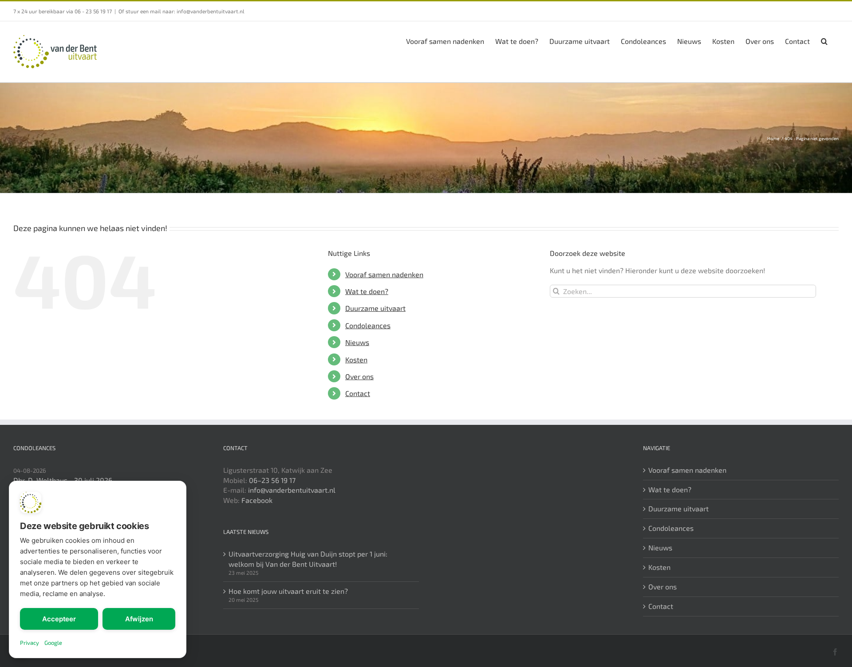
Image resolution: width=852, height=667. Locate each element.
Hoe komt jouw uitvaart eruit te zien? (288, 591)
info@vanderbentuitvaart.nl (291, 490)
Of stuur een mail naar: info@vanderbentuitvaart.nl (181, 11)
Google (53, 642)
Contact (357, 393)
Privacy (29, 642)
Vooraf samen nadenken (384, 274)
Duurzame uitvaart (375, 308)
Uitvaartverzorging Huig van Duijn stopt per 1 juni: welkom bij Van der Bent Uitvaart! (308, 558)
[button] (824, 40)
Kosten (356, 359)
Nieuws (357, 342)
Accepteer (59, 619)
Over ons (359, 376)
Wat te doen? (366, 291)
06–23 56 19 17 (272, 480)
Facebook (256, 500)
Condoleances (367, 325)
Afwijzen (139, 619)
